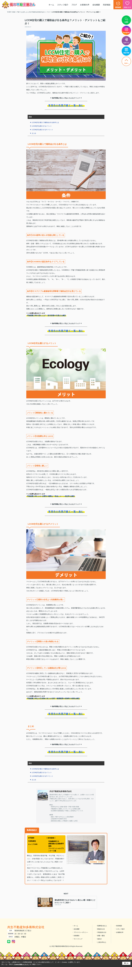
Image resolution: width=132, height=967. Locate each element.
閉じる (126, 963)
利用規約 (76, 936)
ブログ (74, 4)
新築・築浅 (101, 936)
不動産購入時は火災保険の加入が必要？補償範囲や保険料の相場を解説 (53, 698)
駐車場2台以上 (102, 926)
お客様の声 (84, 4)
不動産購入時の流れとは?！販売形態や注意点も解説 (46, 315)
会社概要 (96, 4)
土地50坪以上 (101, 942)
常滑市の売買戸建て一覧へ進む (66, 105)
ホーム (51, 4)
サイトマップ (78, 939)
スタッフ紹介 (62, 4)
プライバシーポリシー (81, 932)
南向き (99, 939)
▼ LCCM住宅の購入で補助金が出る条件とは (44, 122)
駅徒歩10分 (101, 929)
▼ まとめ (33, 133)
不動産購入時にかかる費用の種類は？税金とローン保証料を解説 (51, 496)
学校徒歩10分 (101, 932)
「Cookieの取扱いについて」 (21, 964)
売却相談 (106, 4)
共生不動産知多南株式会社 (25, 927)
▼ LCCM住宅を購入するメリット (41, 126)
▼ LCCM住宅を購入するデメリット (41, 129)
